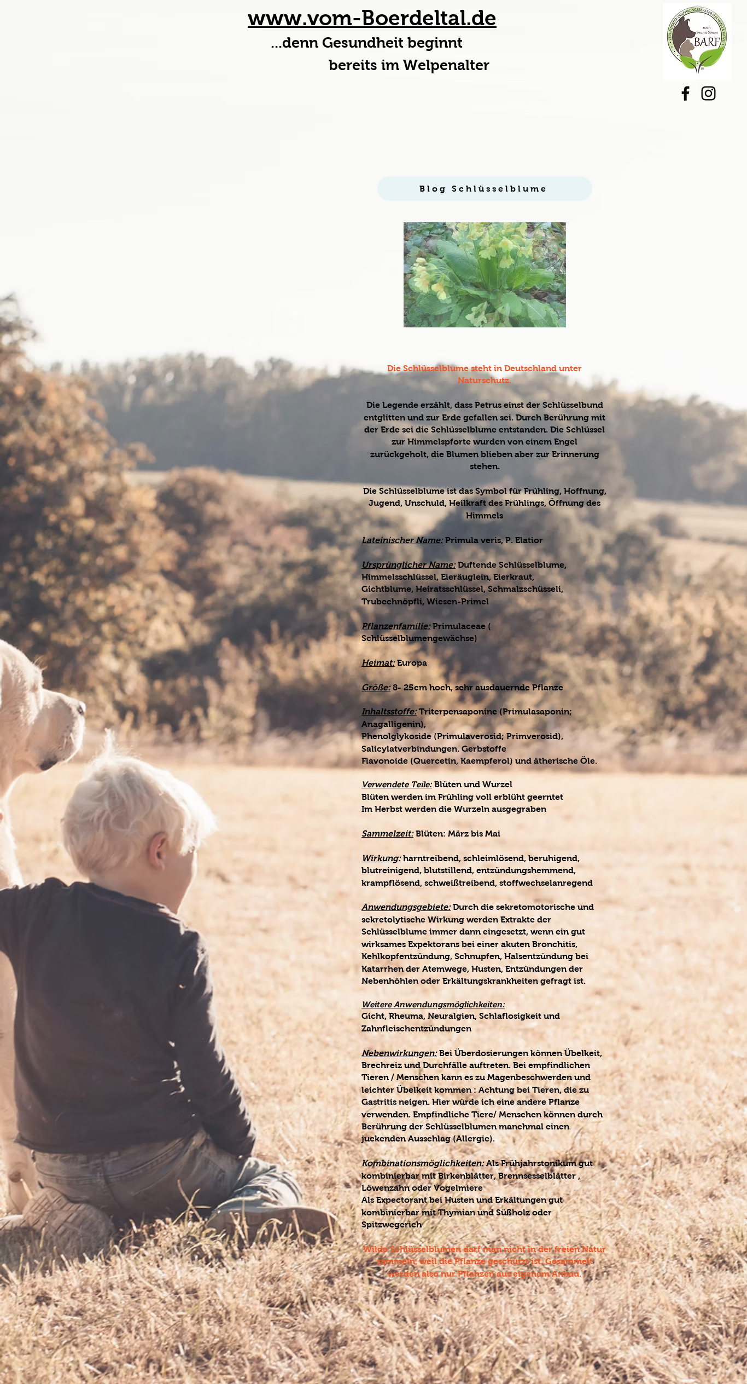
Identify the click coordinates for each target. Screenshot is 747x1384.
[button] (485, 274)
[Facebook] (685, 93)
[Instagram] (708, 93)
